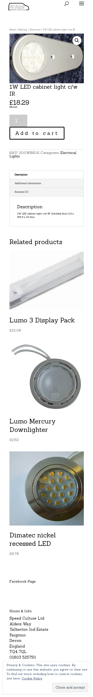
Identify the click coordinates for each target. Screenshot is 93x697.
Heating (22, 29)
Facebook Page (22, 581)
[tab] (46, 174)
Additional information (28, 183)
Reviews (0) (21, 191)
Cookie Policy (32, 678)
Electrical (35, 29)
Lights (14, 156)
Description (21, 174)
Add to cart (37, 133)
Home (12, 29)
